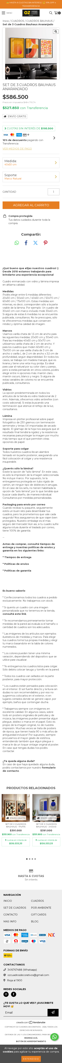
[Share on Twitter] (35, 243)
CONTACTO (10, 914)
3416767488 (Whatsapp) (22, 969)
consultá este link (14, 613)
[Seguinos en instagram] (6, 994)
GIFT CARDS (38, 914)
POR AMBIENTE (41, 907)
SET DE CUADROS (14, 907)
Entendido (31, 1059)
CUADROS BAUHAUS (39, 20)
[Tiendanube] (31, 1023)
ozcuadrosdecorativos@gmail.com (28, 975)
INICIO (7, 900)
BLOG (34, 921)
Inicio (6, 20)
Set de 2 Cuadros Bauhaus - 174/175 (15, 825)
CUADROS (17, 20)
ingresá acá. (31, 1038)
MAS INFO (9, 921)
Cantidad (9, 191)
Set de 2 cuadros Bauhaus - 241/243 (46, 825)
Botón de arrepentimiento (31, 1041)
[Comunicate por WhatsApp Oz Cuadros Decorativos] (54, 1037)
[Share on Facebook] (26, 243)
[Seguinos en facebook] (13, 994)
